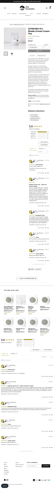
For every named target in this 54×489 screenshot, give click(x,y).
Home (11, 24)
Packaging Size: (32, 44)
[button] (46, 173)
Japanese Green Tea (19, 24)
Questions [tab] (41, 148)
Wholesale (6, 472)
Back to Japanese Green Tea (28, 278)
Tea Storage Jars (35, 120)
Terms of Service (19, 464)
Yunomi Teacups (35, 116)
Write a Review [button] (44, 142)
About (5, 468)
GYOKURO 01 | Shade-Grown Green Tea (37, 168)
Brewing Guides (41, 55)
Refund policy (18, 466)
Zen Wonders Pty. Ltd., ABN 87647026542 (14, 484)
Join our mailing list (32, 462)
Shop (5, 464)
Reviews (6, 466)
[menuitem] (7, 14)
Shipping (6, 470)
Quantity (46, 44)
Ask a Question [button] (44, 144)
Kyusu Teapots (34, 114)
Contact (6, 474)
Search (17, 462)
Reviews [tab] (32, 148)
